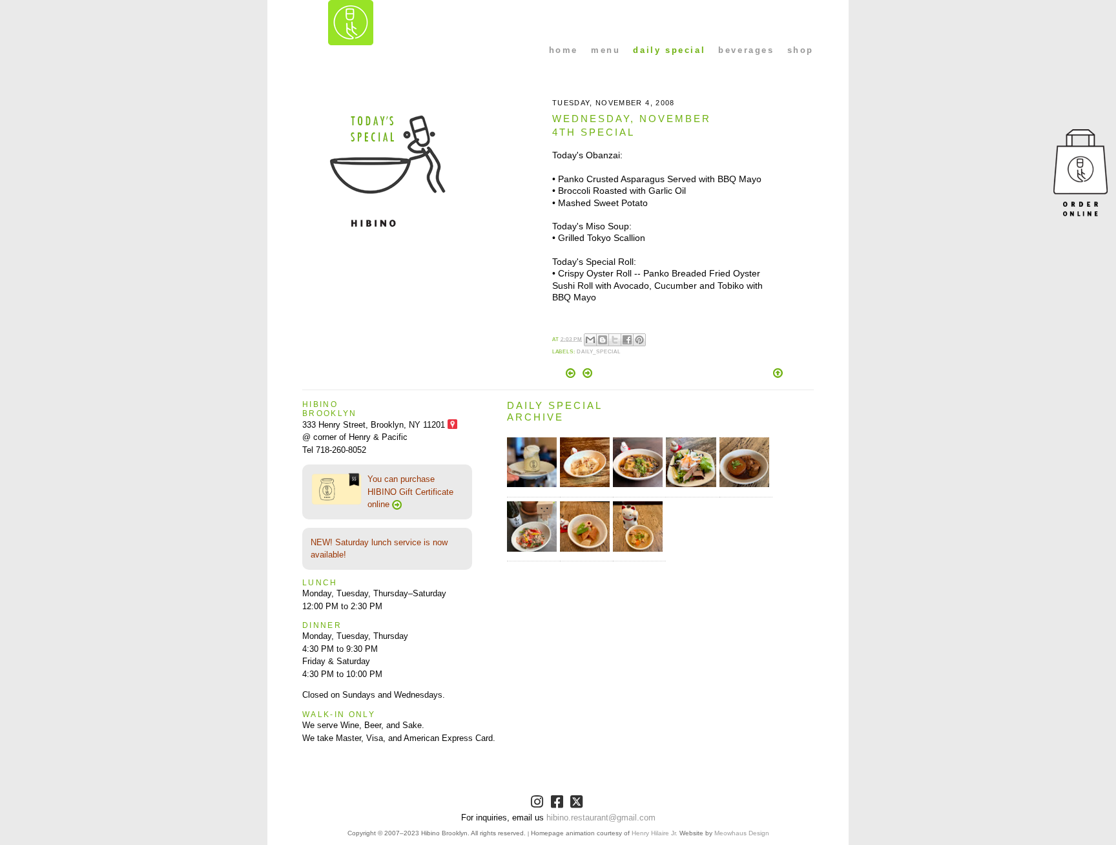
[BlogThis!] (602, 339)
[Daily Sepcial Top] (778, 374)
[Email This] (590, 339)
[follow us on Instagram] (538, 804)
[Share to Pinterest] (639, 339)
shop (800, 50)
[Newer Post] (572, 375)
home (563, 50)
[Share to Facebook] (627, 339)
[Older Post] (587, 375)
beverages (746, 50)
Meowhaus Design (741, 833)
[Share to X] (614, 339)
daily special (669, 50)
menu (605, 50)
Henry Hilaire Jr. (654, 833)
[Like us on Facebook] (558, 804)
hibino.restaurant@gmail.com (601, 817)
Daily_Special (599, 352)
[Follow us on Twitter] (577, 804)
